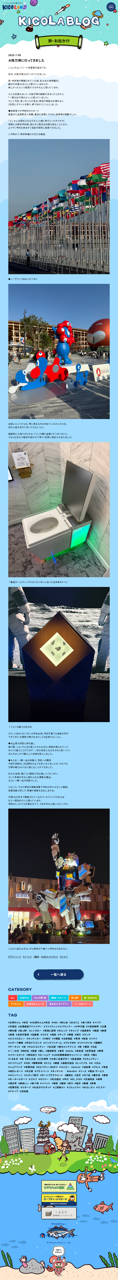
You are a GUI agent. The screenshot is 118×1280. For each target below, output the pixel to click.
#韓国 (70, 1034)
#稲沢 (78, 1083)
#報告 (55, 1083)
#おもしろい (88, 1087)
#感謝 (34, 1050)
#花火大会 (30, 1058)
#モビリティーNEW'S (47, 1066)
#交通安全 (89, 1079)
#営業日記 (13, 1087)
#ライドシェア (15, 1062)
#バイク (97, 1022)
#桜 (24, 1046)
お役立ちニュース (35, 1003)
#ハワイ (93, 1038)
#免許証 (79, 1050)
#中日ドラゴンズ (33, 1042)
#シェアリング (15, 1066)
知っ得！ (75, 997)
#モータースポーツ (17, 1079)
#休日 (25, 1022)
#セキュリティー (91, 1058)
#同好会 (25, 1050)
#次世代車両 (22, 1034)
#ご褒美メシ (59, 1087)
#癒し (41, 1050)
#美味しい (23, 1083)
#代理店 (12, 1026)
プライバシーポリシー (59, 1228)
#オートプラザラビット (51, 1075)
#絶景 (103, 1030)
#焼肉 (53, 1034)
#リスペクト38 (84, 1042)
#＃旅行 (47, 1038)
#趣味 (36, 956)
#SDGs (69, 1050)
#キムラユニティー (36, 1046)
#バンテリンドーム (52, 1042)
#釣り (70, 1083)
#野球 (100, 1050)
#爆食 (105, 1075)
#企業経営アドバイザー (30, 1026)
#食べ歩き (86, 1022)
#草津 (77, 1038)
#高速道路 (76, 1058)
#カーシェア (44, 1054)
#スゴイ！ (64, 956)
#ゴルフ (33, 1079)
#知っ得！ (23, 1030)
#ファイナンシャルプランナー (58, 1026)
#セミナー (44, 1079)
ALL (13, 997)
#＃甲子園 (79, 1026)
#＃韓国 (56, 1038)
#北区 (94, 1046)
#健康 (56, 1062)
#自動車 (35, 1034)
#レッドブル (81, 1062)
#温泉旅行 (85, 1030)
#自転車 (86, 1066)
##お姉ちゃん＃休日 (40, 1022)
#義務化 (69, 1075)
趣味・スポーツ (58, 997)
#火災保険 (42, 1058)
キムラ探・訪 (40, 997)
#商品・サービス (96, 1071)
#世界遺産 (90, 1050)
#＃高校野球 (92, 1026)
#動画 (85, 1083)
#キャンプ (74, 1030)
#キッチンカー (34, 1038)
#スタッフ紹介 (31, 1075)
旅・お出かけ (90, 997)
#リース (83, 1071)
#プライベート (14, 956)
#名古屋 (51, 1046)
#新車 (93, 1083)
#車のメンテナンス (66, 1046)
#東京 (61, 1050)
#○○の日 (13, 1050)
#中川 (66, 1079)
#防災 (87, 1054)
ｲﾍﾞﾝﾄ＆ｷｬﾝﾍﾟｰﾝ (82, 1003)
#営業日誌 (29, 1066)
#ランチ (86, 1034)
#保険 (99, 1079)
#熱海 (85, 1038)
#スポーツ (26, 1087)
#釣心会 (63, 1022)
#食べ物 (34, 1083)
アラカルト (16, 1003)
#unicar (76, 1066)
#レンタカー (35, 1030)
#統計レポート (15, 1071)
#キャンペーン (15, 1075)
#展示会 (96, 1075)
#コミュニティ (74, 1087)
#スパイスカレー (16, 1038)
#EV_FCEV (76, 1079)
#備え (94, 1054)
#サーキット (14, 1046)
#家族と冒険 (49, 1030)
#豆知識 (24, 1091)
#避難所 (98, 1042)
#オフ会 (86, 1075)
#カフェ (48, 1062)
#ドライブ (13, 1091)
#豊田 (86, 1046)
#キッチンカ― (58, 1071)
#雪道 (105, 1066)
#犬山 (97, 1062)
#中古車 (29, 1071)
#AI (91, 1062)
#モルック (62, 1030)
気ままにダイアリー (59, 1003)
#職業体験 (37, 1062)
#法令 (78, 1075)
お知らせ (24, 997)
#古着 (103, 1026)
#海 (22, 1058)
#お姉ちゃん (14, 1022)
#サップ (62, 1034)
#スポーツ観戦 (15, 1042)
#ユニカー (64, 1066)
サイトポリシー (59, 1223)
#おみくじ (74, 1022)
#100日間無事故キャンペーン (67, 1054)
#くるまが (13, 1058)
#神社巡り (31, 1054)
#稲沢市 (12, 1083)
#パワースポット (16, 1054)
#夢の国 (12, 1030)
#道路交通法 (67, 1062)
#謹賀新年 (51, 1050)
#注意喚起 (67, 1038)
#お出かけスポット (49, 956)
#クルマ (45, 1034)
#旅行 (78, 1034)
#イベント (27, 956)
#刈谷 (27, 1062)
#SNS (55, 1022)
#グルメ (96, 1066)
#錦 (80, 1046)
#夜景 (11, 1034)
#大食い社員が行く (59, 1058)
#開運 (96, 1030)
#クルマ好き (70, 1042)
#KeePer (72, 1071)
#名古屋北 (55, 1079)
